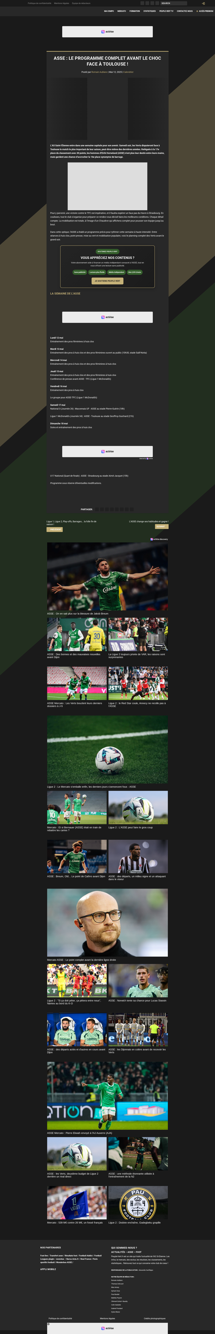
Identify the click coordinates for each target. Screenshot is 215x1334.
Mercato (121, 11)
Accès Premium (204, 11)
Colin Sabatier (116, 1305)
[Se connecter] (203, 3)
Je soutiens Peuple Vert (107, 281)
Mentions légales (61, 3)
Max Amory (115, 1287)
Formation (135, 11)
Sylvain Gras (115, 1291)
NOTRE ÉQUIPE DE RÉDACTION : (122, 1277)
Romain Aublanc (99, 72)
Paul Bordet (115, 1294)
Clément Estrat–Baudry (119, 1301)
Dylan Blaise (115, 1312)
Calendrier (128, 72)
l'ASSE (75, 293)
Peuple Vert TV (166, 11)
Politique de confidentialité (39, 3)
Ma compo (109, 11)
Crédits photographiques (154, 1318)
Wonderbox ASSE (64, 1262)
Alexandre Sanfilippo (146, 1270)
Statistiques (149, 11)
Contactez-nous (185, 11)
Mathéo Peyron (116, 1298)
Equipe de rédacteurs (81, 3)
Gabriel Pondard (116, 1308)
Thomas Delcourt (117, 1284)
